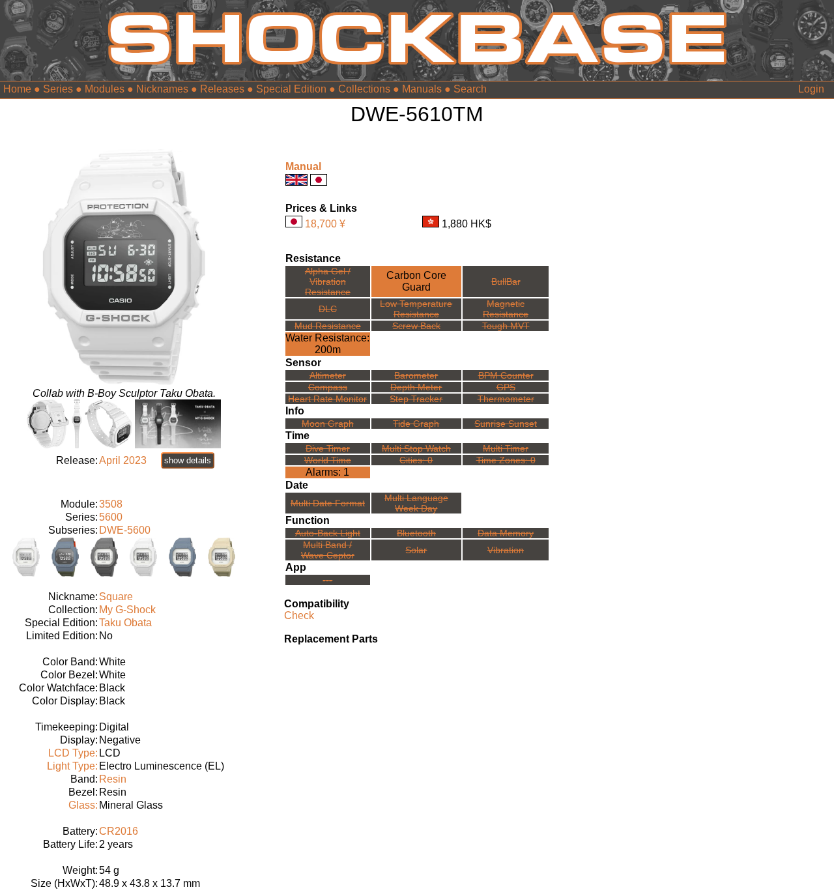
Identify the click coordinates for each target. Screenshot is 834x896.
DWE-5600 (125, 530)
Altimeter (327, 375)
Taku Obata (125, 622)
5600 (110, 517)
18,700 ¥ (325, 223)
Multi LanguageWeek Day (416, 503)
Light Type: (72, 766)
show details (187, 460)
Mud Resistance (328, 326)
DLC (328, 309)
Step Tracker (416, 399)
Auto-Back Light (327, 533)
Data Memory (506, 533)
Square (116, 596)
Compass (327, 387)
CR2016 (118, 831)
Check (299, 615)
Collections (364, 88)
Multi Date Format (328, 503)
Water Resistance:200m (327, 343)
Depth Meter (416, 387)
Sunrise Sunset (505, 423)
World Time (327, 460)
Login (811, 88)
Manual (303, 166)
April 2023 (123, 460)
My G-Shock (127, 609)
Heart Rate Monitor (327, 399)
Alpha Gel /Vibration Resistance (328, 281)
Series (58, 88)
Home (17, 88)
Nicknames (162, 88)
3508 (110, 504)
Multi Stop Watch (416, 448)
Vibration (505, 550)
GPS (505, 387)
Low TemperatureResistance (416, 308)
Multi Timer (505, 448)
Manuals (422, 88)
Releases (222, 88)
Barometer (416, 375)
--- (327, 580)
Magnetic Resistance (505, 308)
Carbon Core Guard (416, 281)
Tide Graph (416, 423)
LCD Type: (73, 753)
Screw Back (416, 326)
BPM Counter (506, 375)
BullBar (506, 281)
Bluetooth (416, 533)
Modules (104, 88)
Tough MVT (506, 326)
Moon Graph (328, 423)
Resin (112, 779)
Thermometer (506, 399)
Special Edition (291, 88)
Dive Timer (328, 448)
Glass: (83, 805)
